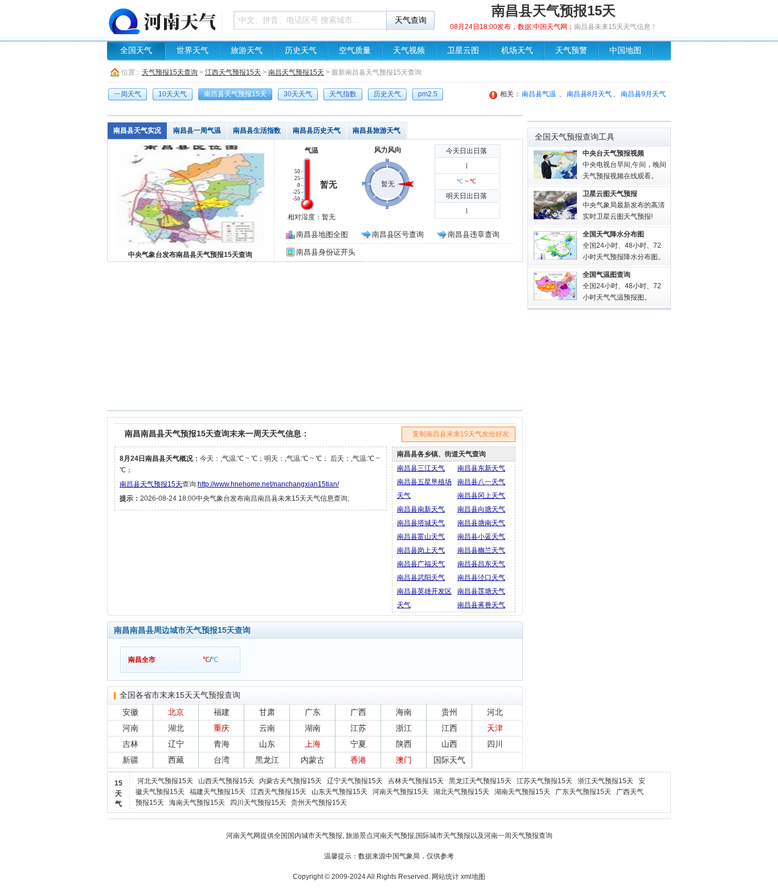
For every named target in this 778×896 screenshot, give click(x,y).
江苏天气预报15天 (544, 781)
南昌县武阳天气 (421, 578)
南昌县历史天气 (317, 130)
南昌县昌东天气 (481, 564)
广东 (313, 712)
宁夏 (358, 743)
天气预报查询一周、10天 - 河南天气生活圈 (161, 20)
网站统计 (445, 877)
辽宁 (176, 743)
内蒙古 (313, 759)
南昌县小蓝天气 (481, 537)
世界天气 (192, 50)
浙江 (404, 728)
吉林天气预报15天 (416, 781)
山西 (449, 743)
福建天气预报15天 (217, 792)
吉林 (130, 743)
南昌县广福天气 (421, 564)
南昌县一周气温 (197, 130)
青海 (222, 743)
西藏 (176, 759)
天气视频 (409, 50)
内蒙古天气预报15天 (290, 781)
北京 (176, 712)
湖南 (313, 728)
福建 (222, 712)
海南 (404, 712)
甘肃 (267, 712)
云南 (267, 728)
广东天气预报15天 (583, 792)
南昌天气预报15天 (296, 72)
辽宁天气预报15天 (355, 781)
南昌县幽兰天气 (481, 550)
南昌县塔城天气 (421, 523)
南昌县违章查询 (473, 234)
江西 (449, 728)
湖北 (176, 728)
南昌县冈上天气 (481, 496)
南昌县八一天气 (481, 482)
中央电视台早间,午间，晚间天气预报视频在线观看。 (624, 164)
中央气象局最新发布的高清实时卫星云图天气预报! (624, 205)
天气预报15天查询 (170, 72)
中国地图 (625, 50)
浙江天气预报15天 (605, 781)
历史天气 (301, 50)
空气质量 (355, 50)
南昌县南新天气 (421, 509)
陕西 (404, 743)
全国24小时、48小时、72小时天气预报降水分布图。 (624, 245)
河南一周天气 (504, 836)
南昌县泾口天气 (481, 578)
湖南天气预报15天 (522, 792)
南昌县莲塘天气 (481, 591)
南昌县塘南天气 (481, 523)
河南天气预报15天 (400, 792)
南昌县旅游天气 (376, 130)
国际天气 (449, 759)
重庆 (222, 728)
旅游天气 (247, 50)
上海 (313, 743)
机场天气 (517, 50)
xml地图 (473, 877)
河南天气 (239, 836)
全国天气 (136, 50)
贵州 (449, 712)
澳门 (404, 759)
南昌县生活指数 (257, 130)
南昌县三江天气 (421, 468)
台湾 (222, 759)
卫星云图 (463, 50)
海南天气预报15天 (197, 803)
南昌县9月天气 (643, 94)
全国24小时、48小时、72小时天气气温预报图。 (622, 286)
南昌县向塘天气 (481, 509)
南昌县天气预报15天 (151, 484)
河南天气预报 (393, 836)
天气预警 (571, 50)
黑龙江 (267, 759)
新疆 (130, 759)
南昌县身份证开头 (325, 252)
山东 (267, 743)
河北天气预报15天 (165, 781)
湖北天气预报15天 (461, 792)
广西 (358, 712)
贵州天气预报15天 (319, 803)
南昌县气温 (539, 94)
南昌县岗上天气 (421, 550)
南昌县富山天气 (421, 537)
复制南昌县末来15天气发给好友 (460, 434)
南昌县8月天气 (589, 94)
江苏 (358, 728)
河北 (495, 712)
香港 (358, 759)
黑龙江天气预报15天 (480, 781)
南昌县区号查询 (398, 234)
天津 (495, 728)
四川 (495, 743)
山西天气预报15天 (226, 781)
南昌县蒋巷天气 (481, 605)
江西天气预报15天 (233, 72)
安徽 (130, 712)
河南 (130, 728)
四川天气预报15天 (258, 803)
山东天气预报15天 (339, 792)
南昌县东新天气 (481, 468)
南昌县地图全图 (322, 234)
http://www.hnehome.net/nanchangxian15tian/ (268, 484)
